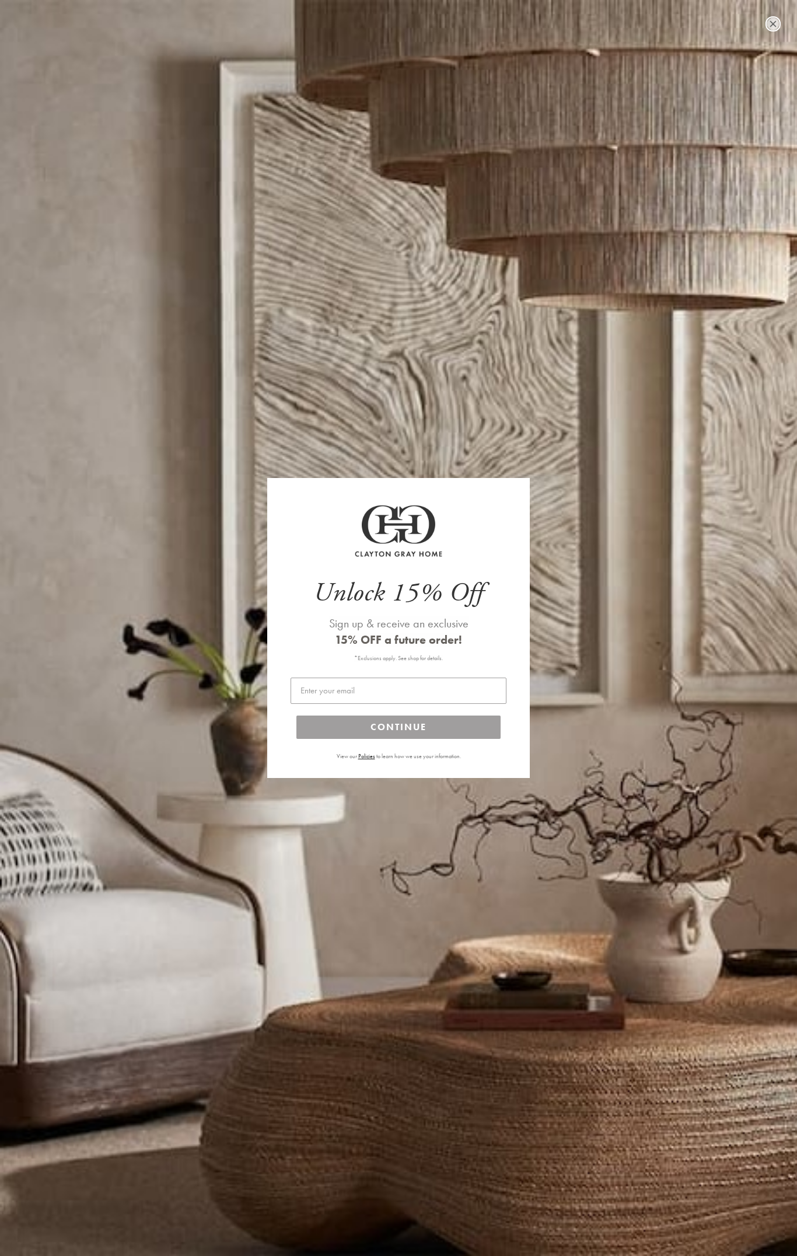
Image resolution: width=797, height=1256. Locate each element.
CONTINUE (398, 726)
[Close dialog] (773, 24)
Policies (366, 756)
